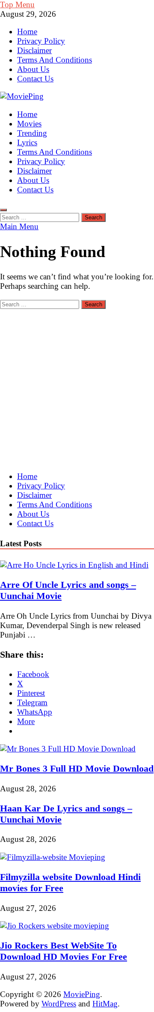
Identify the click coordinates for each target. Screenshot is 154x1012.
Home (27, 31)
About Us (33, 69)
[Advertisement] (77, 386)
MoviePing (81, 994)
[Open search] (3, 210)
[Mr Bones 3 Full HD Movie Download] (68, 748)
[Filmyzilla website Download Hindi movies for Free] (52, 857)
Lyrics (27, 142)
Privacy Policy (41, 40)
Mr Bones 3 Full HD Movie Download (77, 768)
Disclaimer (34, 50)
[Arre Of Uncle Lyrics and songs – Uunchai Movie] (74, 564)
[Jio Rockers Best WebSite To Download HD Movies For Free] (54, 925)
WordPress (58, 1003)
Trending (32, 133)
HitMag (105, 1003)
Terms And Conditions (54, 59)
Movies (29, 123)
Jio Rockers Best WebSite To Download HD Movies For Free (63, 951)
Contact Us (35, 78)
